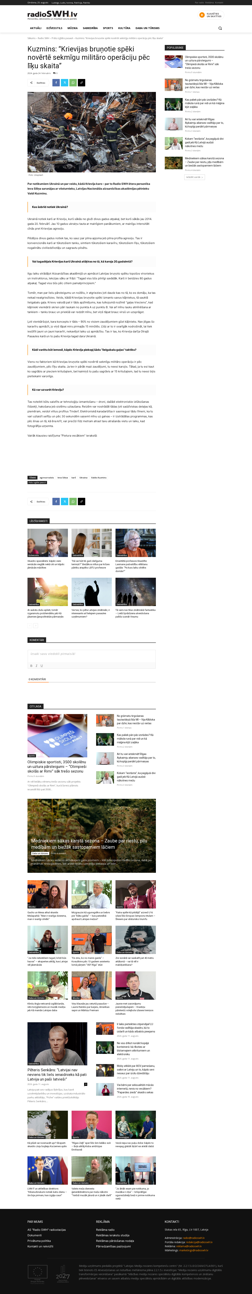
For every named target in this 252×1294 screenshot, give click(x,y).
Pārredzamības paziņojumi (113, 1246)
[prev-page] (29, 625)
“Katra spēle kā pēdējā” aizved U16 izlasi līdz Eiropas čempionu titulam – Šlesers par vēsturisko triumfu (135, 916)
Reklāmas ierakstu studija (112, 1235)
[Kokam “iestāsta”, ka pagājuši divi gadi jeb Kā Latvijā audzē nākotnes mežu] (105, 777)
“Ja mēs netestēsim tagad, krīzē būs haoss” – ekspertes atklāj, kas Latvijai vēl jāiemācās (47, 961)
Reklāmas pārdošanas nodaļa (115, 1241)
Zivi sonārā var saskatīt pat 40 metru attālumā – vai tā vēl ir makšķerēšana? (134, 961)
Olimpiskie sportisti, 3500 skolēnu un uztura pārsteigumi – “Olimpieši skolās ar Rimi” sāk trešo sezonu (57, 766)
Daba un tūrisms (40, 853)
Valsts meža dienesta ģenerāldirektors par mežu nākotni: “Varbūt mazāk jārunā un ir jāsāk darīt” (92, 1192)
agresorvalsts (47, 477)
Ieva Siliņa (63, 477)
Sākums (31, 38)
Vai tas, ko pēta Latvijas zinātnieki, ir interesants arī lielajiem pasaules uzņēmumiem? (91, 613)
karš (74, 477)
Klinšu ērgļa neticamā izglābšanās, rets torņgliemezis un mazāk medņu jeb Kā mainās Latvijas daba (46, 1007)
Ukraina (83, 477)
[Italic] (36, 666)
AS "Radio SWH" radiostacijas (46, 1229)
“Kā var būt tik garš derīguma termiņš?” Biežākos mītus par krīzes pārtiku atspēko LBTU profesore (91, 564)
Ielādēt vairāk (193, 177)
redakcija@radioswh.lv (199, 1242)
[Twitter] (64, 82)
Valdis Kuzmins (98, 477)
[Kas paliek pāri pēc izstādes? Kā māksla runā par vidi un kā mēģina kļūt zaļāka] (105, 739)
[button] (220, 28)
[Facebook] (56, 82)
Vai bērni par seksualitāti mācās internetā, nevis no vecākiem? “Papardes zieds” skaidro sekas (135, 1088)
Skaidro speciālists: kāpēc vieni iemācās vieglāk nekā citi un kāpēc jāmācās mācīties (45, 564)
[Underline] (41, 666)
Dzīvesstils (34, 555)
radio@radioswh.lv (194, 1238)
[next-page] (35, 625)
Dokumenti (34, 1235)
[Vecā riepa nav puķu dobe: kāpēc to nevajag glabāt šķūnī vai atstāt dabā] (135, 1125)
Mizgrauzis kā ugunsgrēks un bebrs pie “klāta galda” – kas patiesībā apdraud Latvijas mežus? (91, 916)
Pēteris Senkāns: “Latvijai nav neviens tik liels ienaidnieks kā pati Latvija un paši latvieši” (57, 1074)
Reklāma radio (105, 1229)
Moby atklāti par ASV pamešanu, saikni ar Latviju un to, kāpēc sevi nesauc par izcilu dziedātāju (136, 1069)
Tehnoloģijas (123, 1137)
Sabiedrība (78, 555)
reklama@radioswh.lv (189, 1246)
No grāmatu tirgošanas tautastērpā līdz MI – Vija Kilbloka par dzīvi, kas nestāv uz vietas (136, 719)
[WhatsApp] (73, 82)
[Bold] (31, 666)
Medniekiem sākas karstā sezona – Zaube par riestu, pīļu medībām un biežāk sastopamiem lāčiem (204, 162)
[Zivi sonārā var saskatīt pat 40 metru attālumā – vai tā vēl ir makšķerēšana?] (135, 940)
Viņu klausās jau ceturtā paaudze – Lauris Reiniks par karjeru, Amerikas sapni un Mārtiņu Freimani (90, 1007)
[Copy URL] (81, 82)
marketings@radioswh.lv (193, 1250)
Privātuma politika (39, 1241)
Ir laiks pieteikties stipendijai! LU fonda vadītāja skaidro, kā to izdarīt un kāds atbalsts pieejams (136, 1028)
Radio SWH (43, 38)
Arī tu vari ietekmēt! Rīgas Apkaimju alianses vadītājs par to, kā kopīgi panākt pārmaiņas (136, 758)
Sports (32, 755)
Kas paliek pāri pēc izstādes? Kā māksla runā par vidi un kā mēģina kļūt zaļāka (135, 738)
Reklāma (209, 2)
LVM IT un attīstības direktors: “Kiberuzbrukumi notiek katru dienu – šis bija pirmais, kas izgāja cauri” (47, 1192)
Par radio (199, 2)
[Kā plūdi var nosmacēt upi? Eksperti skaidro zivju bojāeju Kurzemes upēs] (47, 1125)
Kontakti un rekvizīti (40, 1246)
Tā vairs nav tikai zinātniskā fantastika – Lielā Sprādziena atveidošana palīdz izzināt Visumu (135, 613)
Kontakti (219, 2)
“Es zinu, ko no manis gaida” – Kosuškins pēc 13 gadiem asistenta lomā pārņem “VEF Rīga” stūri (91, 961)
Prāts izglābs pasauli (62, 38)
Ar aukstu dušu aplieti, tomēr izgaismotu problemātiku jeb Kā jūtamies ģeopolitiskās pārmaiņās (45, 613)
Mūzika (32, 907)
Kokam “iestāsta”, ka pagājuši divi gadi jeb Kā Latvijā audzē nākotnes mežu (136, 777)
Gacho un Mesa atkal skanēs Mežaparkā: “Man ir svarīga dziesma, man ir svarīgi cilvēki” (46, 916)
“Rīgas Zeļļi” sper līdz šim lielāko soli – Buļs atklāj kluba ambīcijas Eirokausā (91, 1146)
